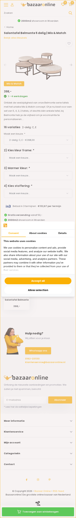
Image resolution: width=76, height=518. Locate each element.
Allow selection (38, 290)
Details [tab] (62, 233)
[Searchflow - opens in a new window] (68, 225)
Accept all (38, 281)
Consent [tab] (13, 233)
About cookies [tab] (38, 233)
